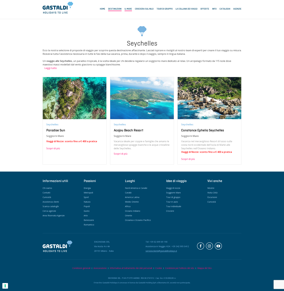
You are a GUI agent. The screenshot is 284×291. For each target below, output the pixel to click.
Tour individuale (173, 206)
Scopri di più (53, 148)
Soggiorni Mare (173, 192)
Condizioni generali (81, 268)
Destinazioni (115, 9)
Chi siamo (47, 188)
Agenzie (237, 9)
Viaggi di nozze (173, 188)
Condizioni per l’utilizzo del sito (179, 268)
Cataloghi (225, 9)
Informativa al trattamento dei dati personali (131, 268)
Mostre (210, 188)
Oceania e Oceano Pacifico (138, 220)
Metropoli (88, 192)
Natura (87, 201)
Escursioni (212, 197)
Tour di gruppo (173, 197)
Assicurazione (100, 268)
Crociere (170, 211)
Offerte (204, 9)
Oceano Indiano (132, 211)
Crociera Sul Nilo (144, 9)
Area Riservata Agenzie (54, 215)
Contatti (46, 192)
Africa (127, 206)
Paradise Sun (55, 130)
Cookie (158, 268)
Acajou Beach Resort (128, 130)
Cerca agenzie (49, 211)
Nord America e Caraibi (136, 188)
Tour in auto (172, 201)
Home (102, 9)
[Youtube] (218, 246)
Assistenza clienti (51, 201)
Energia (87, 188)
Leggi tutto (50, 68)
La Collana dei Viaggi (186, 9)
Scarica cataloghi (51, 206)
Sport (86, 197)
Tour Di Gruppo (164, 9)
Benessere (89, 220)
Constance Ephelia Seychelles (202, 130)
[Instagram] (209, 246)
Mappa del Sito (204, 268)
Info (214, 9)
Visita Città (212, 192)
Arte (86, 215)
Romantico (89, 224)
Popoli (87, 206)
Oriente (128, 215)
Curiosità (47, 197)
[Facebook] (200, 246)
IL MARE (128, 9)
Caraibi (128, 192)
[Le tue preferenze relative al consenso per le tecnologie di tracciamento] (5, 286)
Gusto (86, 211)
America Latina (132, 197)
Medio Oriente (132, 201)
